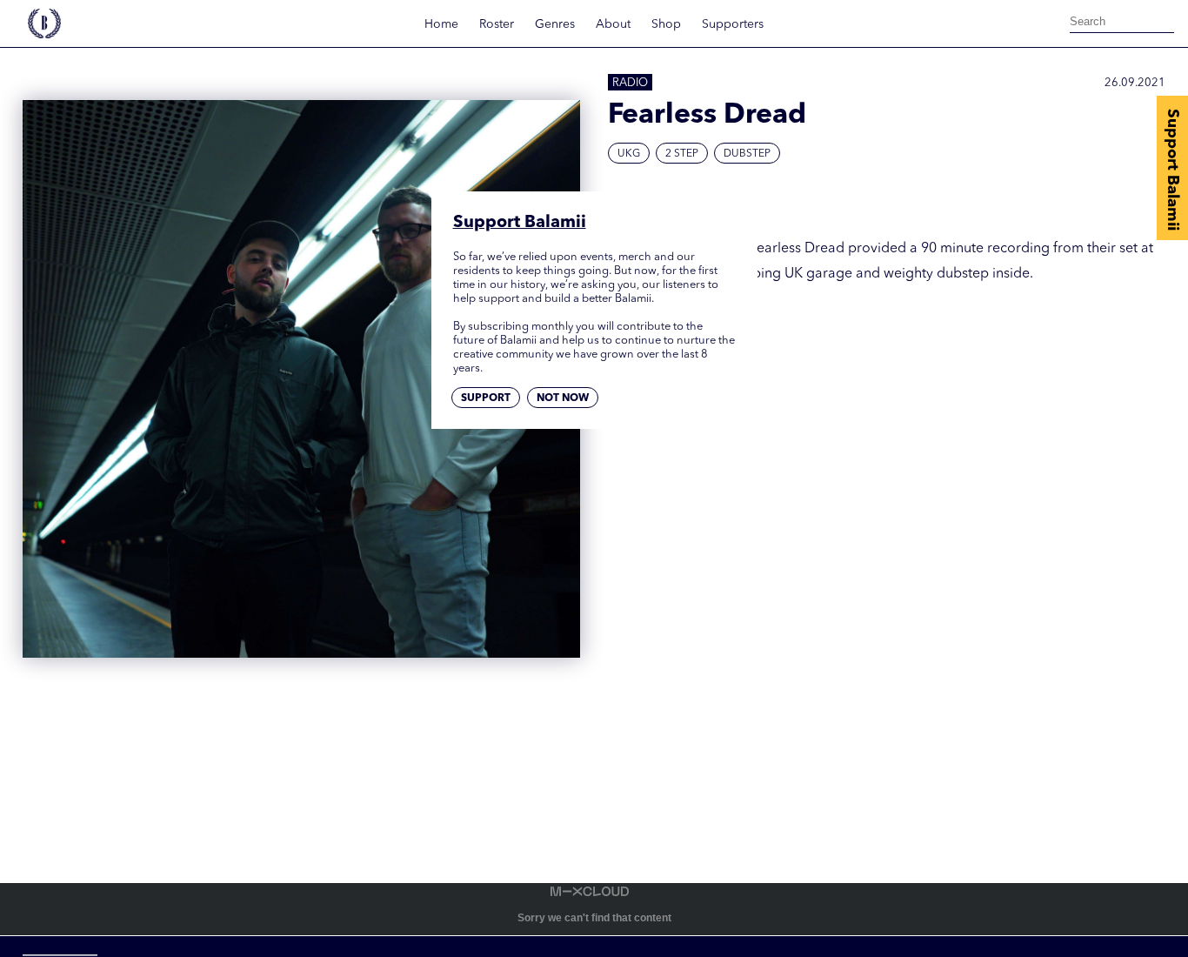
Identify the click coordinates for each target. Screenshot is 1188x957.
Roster (496, 24)
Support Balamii (1172, 170)
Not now (563, 398)
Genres (555, 24)
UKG (628, 154)
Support (486, 398)
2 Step (681, 154)
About (613, 24)
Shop (666, 24)
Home (441, 24)
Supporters (733, 24)
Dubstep (747, 154)
